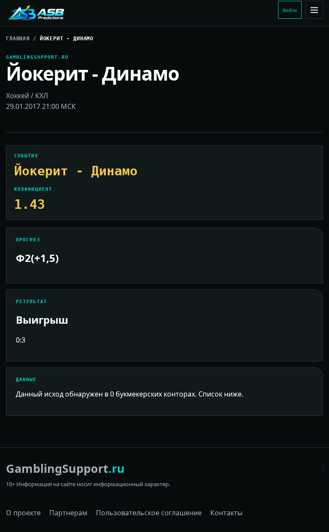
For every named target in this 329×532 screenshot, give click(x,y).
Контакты (226, 512)
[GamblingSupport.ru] (64, 13)
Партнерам (68, 512)
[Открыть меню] (314, 10)
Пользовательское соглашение (149, 512)
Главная (18, 38)
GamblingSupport (65, 468)
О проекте (23, 512)
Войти (290, 10)
